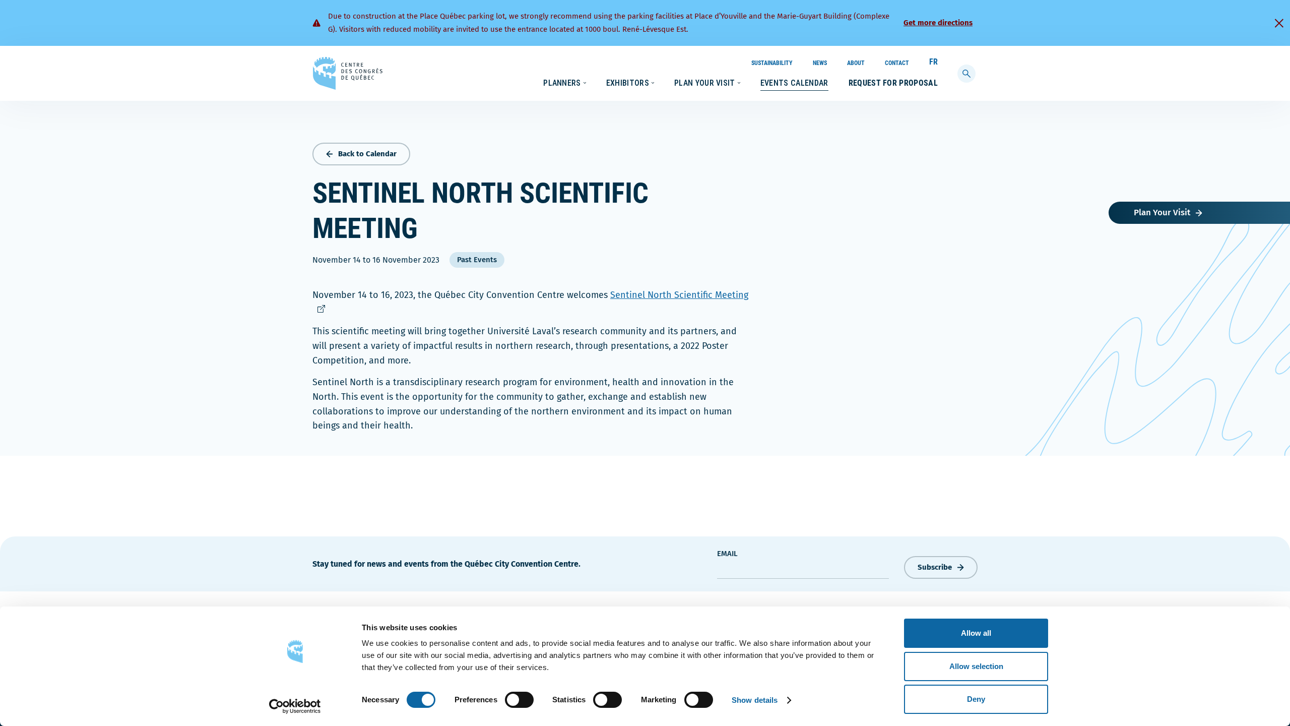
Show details (755, 700)
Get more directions (938, 22)
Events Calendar (794, 83)
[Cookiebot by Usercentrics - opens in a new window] (295, 706)
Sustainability (772, 63)
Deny (976, 699)
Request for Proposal (893, 83)
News (820, 63)
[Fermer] (1279, 23)
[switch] (519, 700)
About (856, 63)
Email (727, 553)
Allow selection (976, 666)
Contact (897, 63)
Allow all (976, 633)
